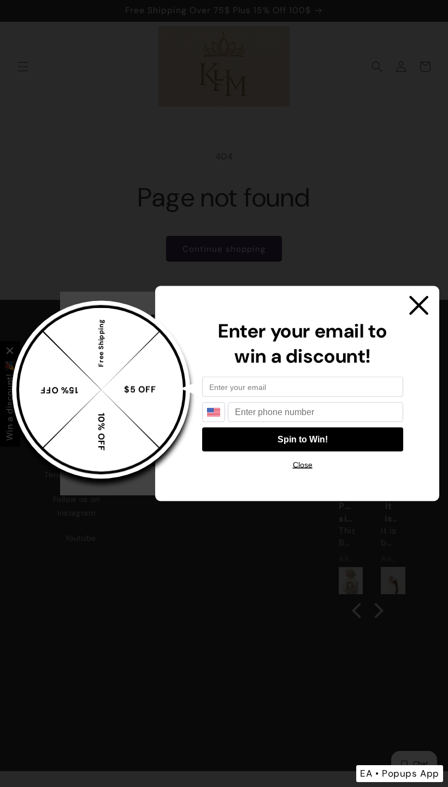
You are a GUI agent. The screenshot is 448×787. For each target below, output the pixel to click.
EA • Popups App (399, 773)
